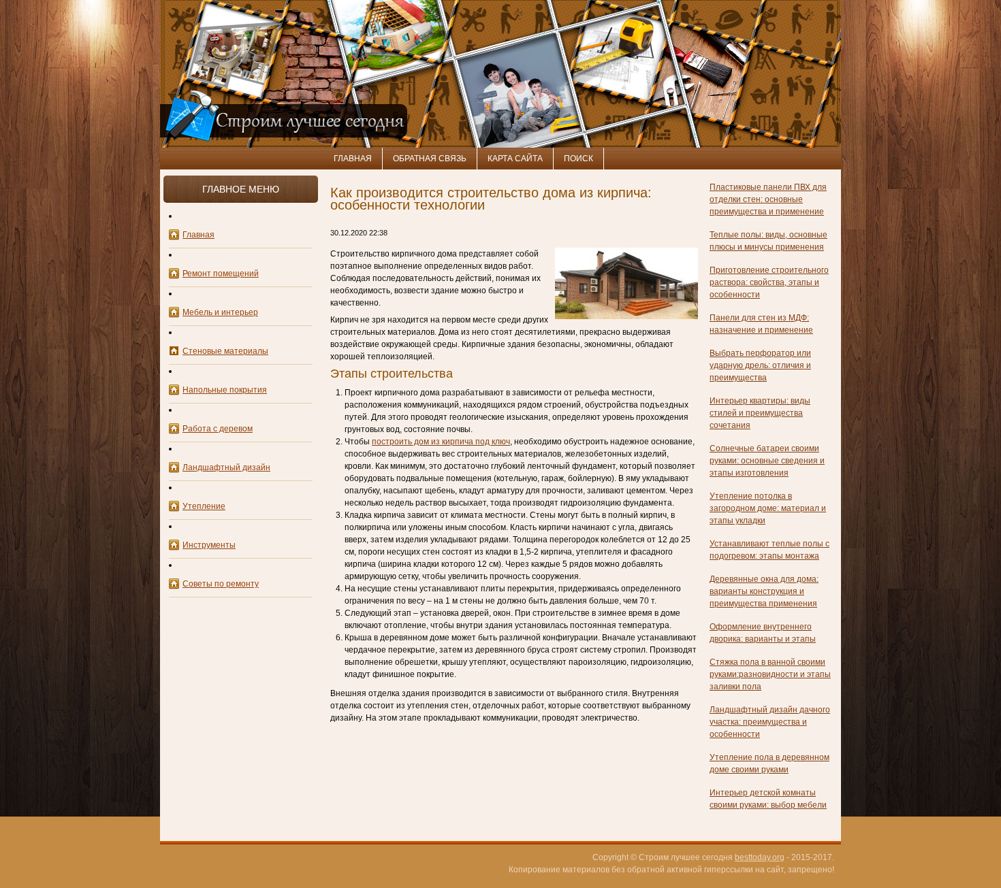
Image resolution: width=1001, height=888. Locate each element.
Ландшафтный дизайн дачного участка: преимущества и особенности (770, 722)
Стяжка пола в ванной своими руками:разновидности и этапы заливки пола (770, 674)
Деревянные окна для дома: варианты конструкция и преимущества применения (764, 591)
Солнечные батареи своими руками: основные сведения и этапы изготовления (767, 461)
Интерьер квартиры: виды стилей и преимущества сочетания (760, 413)
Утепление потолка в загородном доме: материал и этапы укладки (768, 508)
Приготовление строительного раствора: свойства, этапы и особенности (769, 282)
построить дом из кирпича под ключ (441, 441)
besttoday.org (759, 857)
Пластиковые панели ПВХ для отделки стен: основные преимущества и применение (768, 199)
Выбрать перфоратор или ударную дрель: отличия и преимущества (760, 365)
